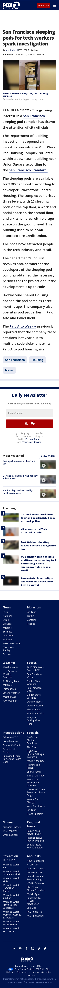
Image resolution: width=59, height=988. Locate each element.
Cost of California (12, 745)
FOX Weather (10, 700)
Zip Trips (31, 612)
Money (8, 822)
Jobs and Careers (36, 868)
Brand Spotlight (35, 813)
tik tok (38, 948)
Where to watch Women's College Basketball (12, 914)
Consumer (8, 635)
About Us (33, 856)
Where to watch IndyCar (11, 896)
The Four (32, 747)
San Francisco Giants (34, 689)
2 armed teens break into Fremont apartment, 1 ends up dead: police (38, 518)
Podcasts (7, 639)
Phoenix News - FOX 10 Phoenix (35, 839)
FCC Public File (34, 911)
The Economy (10, 830)
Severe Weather (11, 692)
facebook (26, 948)
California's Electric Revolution (33, 740)
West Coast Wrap (12, 643)
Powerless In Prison (9, 751)
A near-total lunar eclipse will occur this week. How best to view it (37, 582)
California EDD (10, 737)
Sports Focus (34, 771)
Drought (7, 623)
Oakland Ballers (35, 705)
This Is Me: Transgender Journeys (33, 782)
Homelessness (10, 741)
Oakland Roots (35, 701)
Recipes (31, 623)
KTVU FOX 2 (23, 50)
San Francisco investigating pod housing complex (25, 95)
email (14, 948)
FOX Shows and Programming (35, 878)
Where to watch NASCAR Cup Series (11, 888)
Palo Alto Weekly (23, 326)
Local (5, 612)
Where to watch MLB (11, 880)
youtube (20, 948)
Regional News (33, 824)
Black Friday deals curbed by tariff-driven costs (18, 491)
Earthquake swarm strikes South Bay (19, 462)
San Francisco (37, 50)
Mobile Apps (33, 894)
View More (48, 456)
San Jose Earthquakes (33, 719)
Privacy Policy (33, 439)
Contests (31, 619)
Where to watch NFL (11, 866)
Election (7, 654)
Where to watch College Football (11, 873)
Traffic (30, 615)
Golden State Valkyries (34, 696)
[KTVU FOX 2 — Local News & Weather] (12, 5)
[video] (48, 464)
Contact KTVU (34, 872)
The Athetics (33, 709)
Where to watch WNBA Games (11, 923)
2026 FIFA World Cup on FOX (35, 669)
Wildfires (7, 627)
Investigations (13, 733)
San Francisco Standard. (28, 170)
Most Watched (13, 456)
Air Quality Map (11, 681)
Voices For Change (32, 801)
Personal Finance (12, 826)
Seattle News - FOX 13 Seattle (35, 846)
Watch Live (43, 5)
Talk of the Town (36, 775)
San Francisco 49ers (34, 676)
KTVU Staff (32, 864)
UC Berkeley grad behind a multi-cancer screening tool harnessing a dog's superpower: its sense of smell (38, 563)
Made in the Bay (35, 760)
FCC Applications (36, 915)
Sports (32, 663)
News (9, 370)
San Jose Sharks (35, 713)
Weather (9, 663)
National (7, 615)
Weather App (9, 696)
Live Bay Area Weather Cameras (10, 674)
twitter (45, 948)
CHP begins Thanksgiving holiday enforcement (20, 477)
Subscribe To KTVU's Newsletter (34, 900)
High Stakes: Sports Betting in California (36, 753)
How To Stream (35, 860)
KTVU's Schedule (36, 883)
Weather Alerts (10, 667)
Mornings (34, 607)
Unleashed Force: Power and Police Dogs (12, 758)
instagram (32, 948)
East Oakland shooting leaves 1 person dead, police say (38, 546)
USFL (29, 724)
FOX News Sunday (8, 649)
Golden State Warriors (34, 682)
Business (7, 631)
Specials (33, 733)
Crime (6, 619)
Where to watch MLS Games (11, 930)
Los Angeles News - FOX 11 (35, 832)
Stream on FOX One (10, 858)
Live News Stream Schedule (36, 889)
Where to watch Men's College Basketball (11, 904)
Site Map (31, 907)
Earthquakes (9, 688)
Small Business (11, 834)
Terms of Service (31, 442)
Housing (37, 360)
